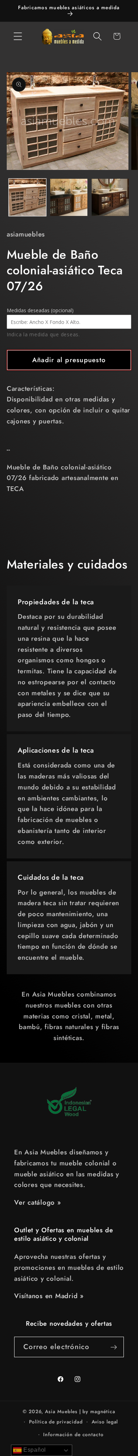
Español (34, 1450)
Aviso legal (105, 1421)
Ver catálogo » (37, 1202)
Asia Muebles (61, 1411)
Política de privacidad (56, 1421)
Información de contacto (73, 1434)
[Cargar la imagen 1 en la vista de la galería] (27, 197)
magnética (102, 1411)
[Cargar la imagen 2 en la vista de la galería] (68, 197)
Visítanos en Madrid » (49, 1296)
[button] (18, 36)
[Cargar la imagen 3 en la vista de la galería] (110, 197)
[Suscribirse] (113, 1347)
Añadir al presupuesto (69, 360)
